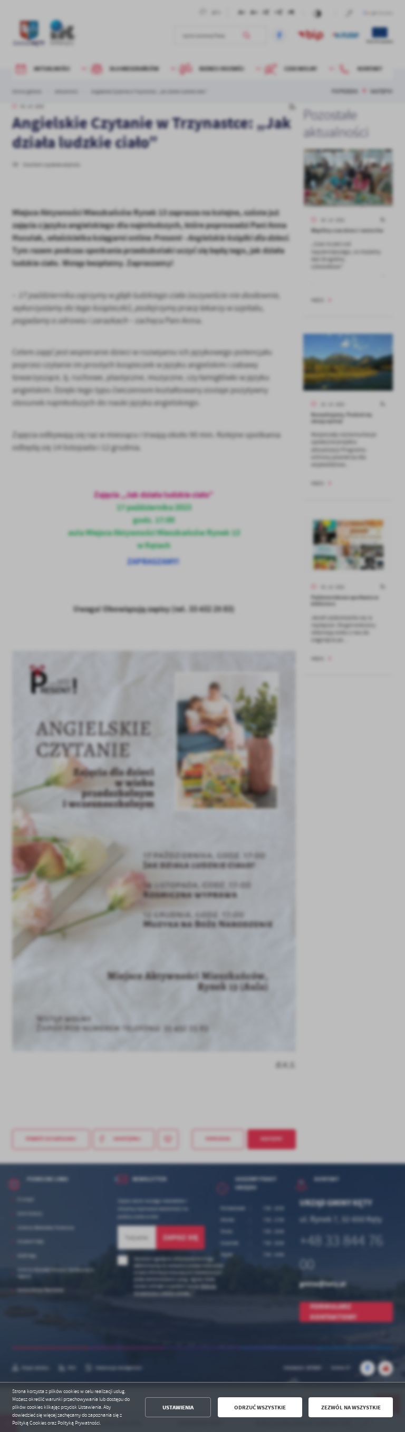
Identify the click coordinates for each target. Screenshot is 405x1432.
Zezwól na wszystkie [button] (351, 1407)
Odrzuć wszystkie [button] (260, 1407)
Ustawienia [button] (178, 1407)
